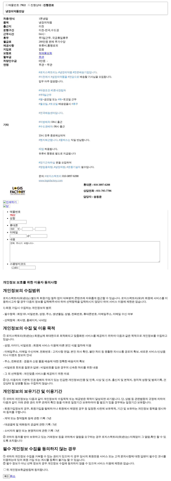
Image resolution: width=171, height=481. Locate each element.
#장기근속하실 (47, 162)
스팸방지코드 (18, 263)
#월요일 (43, 103)
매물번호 (15, 211)
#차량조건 (44, 90)
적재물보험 (45, 53)
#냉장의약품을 (59, 76)
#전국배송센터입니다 (51, 112)
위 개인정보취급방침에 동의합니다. (27, 469)
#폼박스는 (64, 140)
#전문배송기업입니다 (85, 72)
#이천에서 (44, 76)
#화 (60, 99)
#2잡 (41, 149)
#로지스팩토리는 (48, 72)
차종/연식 (9, 18)
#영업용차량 (46, 167)
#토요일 (53, 103)
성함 (12, 218)
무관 (41, 57)
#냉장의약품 (65, 72)
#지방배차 (44, 121)
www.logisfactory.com (51, 180)
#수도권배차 (46, 126)
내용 (12, 239)
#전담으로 (73, 76)
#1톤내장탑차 (58, 90)
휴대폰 (14, 225)
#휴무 (75, 103)
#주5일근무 (45, 94)
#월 (41, 99)
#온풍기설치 (73, 167)
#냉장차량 (59, 167)
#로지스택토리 (53, 176)
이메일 (14, 232)
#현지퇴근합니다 (48, 140)
